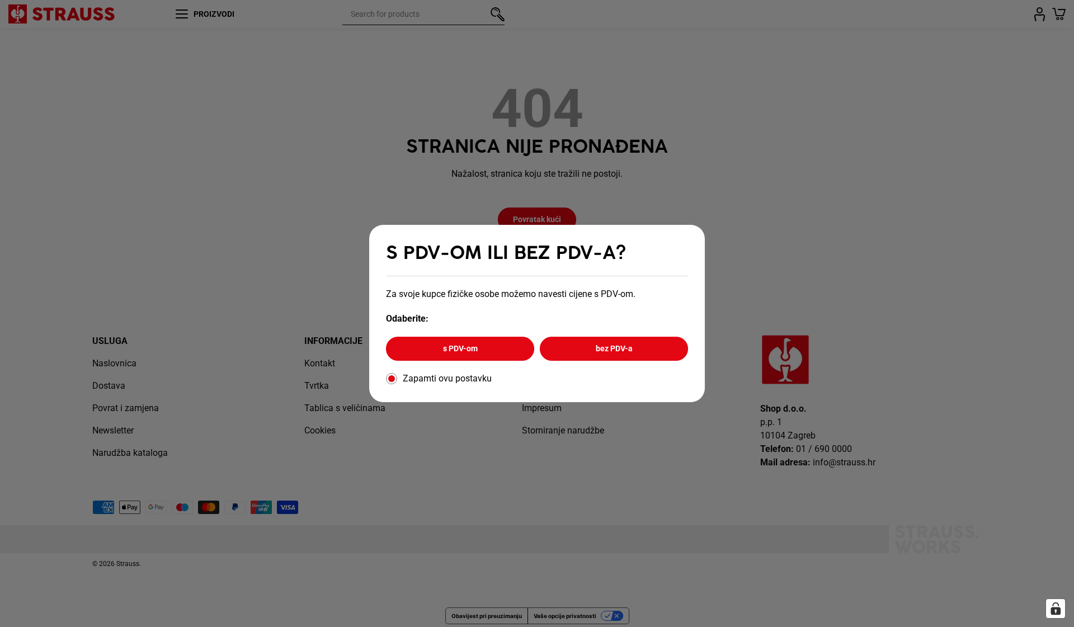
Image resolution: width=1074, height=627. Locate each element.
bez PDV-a (614, 348)
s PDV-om (460, 348)
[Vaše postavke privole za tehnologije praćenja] (1055, 608)
